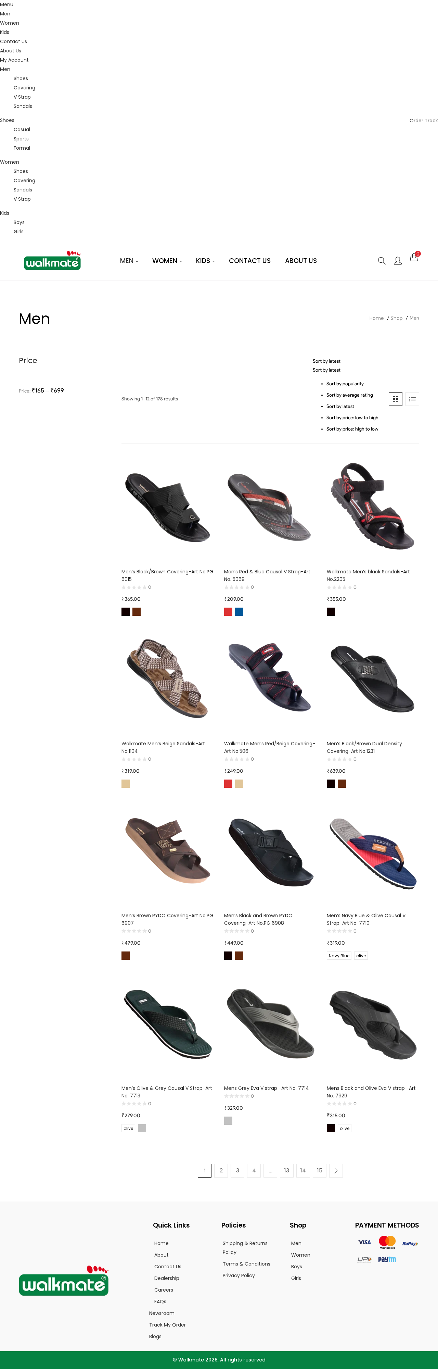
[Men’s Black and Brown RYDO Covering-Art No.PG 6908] (270, 851)
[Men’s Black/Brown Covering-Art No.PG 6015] (167, 507)
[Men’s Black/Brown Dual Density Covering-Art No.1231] (373, 679)
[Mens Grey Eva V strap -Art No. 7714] (270, 1024)
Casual (22, 129)
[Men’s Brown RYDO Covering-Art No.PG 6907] (167, 851)
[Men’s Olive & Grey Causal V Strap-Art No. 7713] (167, 1024)
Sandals (23, 106)
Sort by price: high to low (352, 429)
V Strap (22, 97)
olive (361, 956)
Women (9, 23)
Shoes (21, 78)
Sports (21, 138)
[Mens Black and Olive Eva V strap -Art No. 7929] (373, 1024)
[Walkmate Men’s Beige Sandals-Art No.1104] (167, 679)
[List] (412, 399)
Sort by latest (340, 406)
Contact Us (13, 41)
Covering (24, 87)
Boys (19, 222)
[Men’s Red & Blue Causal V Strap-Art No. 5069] (270, 507)
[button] (414, 257)
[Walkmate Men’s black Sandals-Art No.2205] (373, 507)
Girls (19, 231)
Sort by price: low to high (352, 418)
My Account (14, 60)
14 (303, 1170)
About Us (10, 50)
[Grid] (395, 399)
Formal (22, 148)
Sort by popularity (345, 384)
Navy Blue (339, 956)
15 (319, 1170)
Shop (397, 318)
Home (377, 318)
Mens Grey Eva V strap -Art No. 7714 (266, 1088)
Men (5, 13)
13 (286, 1170)
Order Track (424, 120)
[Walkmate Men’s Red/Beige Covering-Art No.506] (270, 679)
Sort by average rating (349, 395)
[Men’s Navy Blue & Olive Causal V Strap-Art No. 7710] (373, 851)
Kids (4, 32)
